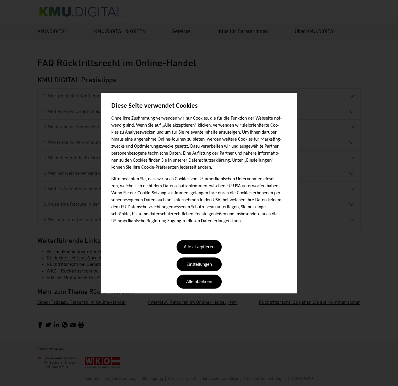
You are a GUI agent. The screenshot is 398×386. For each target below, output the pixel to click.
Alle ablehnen (199, 282)
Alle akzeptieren (199, 247)
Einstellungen (199, 264)
